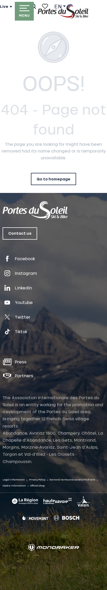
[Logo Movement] (35, 517)
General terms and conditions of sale (72, 479)
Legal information (14, 479)
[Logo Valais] (83, 501)
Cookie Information (14, 485)
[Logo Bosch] (66, 517)
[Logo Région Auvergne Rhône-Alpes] (25, 501)
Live (4, 6)
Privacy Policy (37, 479)
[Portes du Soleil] (63, 11)
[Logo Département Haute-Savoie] (57, 501)
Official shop (37, 485)
